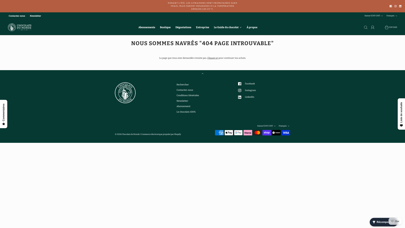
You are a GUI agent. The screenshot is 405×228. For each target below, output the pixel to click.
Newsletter (35, 16)
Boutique (165, 27)
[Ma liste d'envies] (381, 27)
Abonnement (183, 106)
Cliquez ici (212, 58)
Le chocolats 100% (186, 112)
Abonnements (146, 27)
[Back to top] (202, 74)
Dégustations (183, 27)
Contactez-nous (17, 16)
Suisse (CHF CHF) (372, 16)
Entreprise (202, 27)
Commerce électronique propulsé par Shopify (161, 134)
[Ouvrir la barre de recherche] (367, 27)
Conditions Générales (188, 95)
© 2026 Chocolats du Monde (127, 134)
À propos (252, 27)
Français (390, 16)
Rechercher (183, 84)
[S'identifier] (374, 27)
